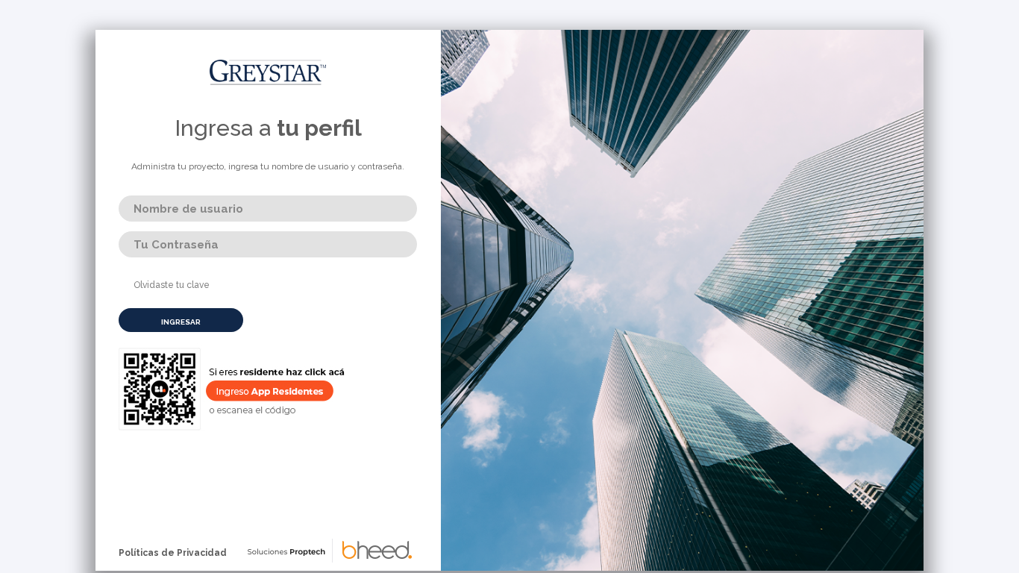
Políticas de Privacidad (173, 553)
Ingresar (181, 322)
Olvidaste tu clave (172, 285)
